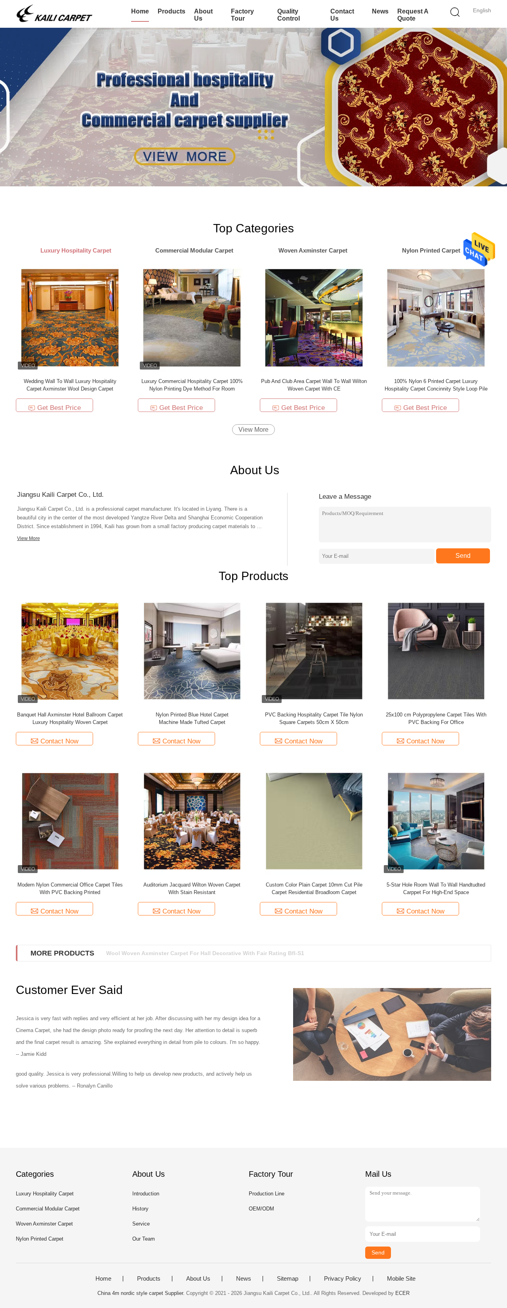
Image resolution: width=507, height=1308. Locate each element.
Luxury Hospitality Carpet (45, 1194)
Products (171, 11)
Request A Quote (412, 15)
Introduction (145, 1194)
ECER (402, 1293)
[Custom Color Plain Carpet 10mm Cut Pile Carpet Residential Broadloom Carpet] (314, 821)
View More (253, 429)
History (140, 1209)
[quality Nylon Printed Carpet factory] (253, 107)
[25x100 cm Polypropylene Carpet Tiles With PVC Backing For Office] (436, 650)
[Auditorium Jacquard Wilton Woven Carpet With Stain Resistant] (192, 821)
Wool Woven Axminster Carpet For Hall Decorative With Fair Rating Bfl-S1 (205, 953)
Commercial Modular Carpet (48, 1209)
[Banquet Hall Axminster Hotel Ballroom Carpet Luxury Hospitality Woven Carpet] (70, 650)
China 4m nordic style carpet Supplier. (141, 1293)
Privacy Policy (342, 1278)
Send (463, 555)
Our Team (143, 1239)
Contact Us (342, 15)
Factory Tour (242, 15)
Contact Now (59, 741)
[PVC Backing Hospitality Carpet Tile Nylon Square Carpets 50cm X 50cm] (314, 650)
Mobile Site (401, 1278)
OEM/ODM (261, 1209)
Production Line (266, 1194)
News (380, 11)
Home (140, 11)
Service (141, 1224)
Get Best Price (59, 408)
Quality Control (288, 15)
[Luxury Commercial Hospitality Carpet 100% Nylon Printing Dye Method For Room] (192, 317)
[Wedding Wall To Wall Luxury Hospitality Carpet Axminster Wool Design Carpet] (70, 317)
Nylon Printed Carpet (39, 1239)
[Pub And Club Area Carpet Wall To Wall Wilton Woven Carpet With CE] (314, 317)
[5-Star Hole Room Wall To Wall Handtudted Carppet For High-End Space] (436, 821)
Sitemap (287, 1278)
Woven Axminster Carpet (44, 1224)
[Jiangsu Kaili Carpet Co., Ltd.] (54, 14)
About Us (203, 15)
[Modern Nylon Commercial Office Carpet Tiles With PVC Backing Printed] (70, 821)
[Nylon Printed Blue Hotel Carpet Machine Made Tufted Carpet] (192, 650)
